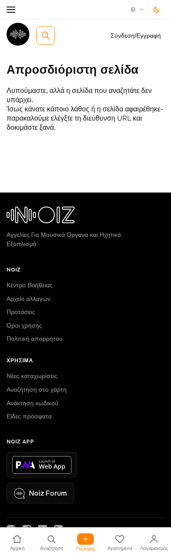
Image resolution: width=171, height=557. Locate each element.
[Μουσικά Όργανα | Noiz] (18, 43)
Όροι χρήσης (24, 325)
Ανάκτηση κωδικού (32, 403)
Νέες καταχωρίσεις (32, 376)
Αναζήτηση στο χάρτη (37, 389)
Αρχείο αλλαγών (28, 299)
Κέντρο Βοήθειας (30, 285)
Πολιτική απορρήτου (35, 339)
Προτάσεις (21, 312)
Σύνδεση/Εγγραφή (135, 35)
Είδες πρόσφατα (29, 416)
